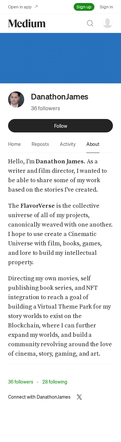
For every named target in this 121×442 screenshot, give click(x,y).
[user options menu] (107, 22)
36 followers (45, 108)
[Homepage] (27, 23)
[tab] (14, 143)
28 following (54, 381)
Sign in (106, 6)
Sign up (84, 6)
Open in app (20, 6)
